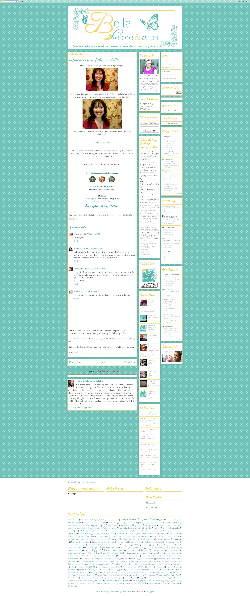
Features (178, 539)
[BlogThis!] (126, 215)
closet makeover (84, 533)
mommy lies (90, 564)
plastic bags (94, 572)
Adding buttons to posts (109, 520)
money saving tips (104, 564)
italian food (144, 553)
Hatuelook (176, 550)
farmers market (128, 539)
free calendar (160, 542)
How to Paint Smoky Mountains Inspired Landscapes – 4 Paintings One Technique (171, 141)
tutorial (127, 580)
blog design (112, 525)
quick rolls (138, 572)
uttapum (167, 581)
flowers (139, 542)
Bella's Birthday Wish (148, 243)
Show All (179, 193)
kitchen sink (163, 556)
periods (104, 570)
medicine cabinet (121, 561)
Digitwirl (167, 171)
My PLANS (145, 244)
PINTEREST (147, 106)
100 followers (73, 520)
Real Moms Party (172, 572)
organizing (91, 566)
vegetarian (82, 583)
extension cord (73, 539)
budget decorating (96, 528)
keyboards (71, 556)
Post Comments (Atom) (108, 371)
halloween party (157, 550)
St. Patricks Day (158, 578)
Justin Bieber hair (173, 553)
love (141, 559)
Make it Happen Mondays (155, 558)
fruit (106, 545)
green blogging (176, 548)
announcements (75, 522)
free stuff (91, 545)
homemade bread (74, 553)
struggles (170, 578)
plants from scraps (80, 572)
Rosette (70, 578)
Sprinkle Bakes (169, 206)
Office (72, 567)
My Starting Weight (148, 246)
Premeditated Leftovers (169, 228)
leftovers (108, 558)
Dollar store (90, 536)
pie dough (135, 570)
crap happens (143, 533)
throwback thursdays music (77, 581)
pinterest (165, 570)
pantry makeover (173, 567)
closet (72, 533)
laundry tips (98, 559)
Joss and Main (158, 553)
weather (113, 583)
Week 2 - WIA (145, 249)
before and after (172, 522)
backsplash (113, 523)
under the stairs (146, 581)
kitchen (153, 556)
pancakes (160, 567)
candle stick (166, 528)
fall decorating (103, 539)
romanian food (173, 575)
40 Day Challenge (168, 64)
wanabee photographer (98, 583)
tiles (91, 581)
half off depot (131, 550)
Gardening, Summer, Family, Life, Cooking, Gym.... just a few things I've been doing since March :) (149, 350)
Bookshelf (175, 525)
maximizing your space (104, 561)
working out (155, 583)
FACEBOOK (146, 104)
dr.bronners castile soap (121, 536)
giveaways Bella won (110, 547)
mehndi (133, 561)
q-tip (130, 572)
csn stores (154, 534)
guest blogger (92, 550)
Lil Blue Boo (168, 136)
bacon (122, 523)
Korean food (175, 556)
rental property (138, 575)
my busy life (119, 564)
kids (79, 556)
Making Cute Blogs (175, 559)
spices (148, 578)
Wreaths (71, 586)
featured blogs (144, 539)
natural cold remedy (149, 564)
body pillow (164, 525)
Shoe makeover (87, 578)
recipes (100, 575)
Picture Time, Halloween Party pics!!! (153, 337)
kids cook (112, 556)
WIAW (133, 583)
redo (116, 575)
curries (172, 534)
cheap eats (96, 531)
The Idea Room (169, 315)
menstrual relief (144, 561)
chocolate (127, 531)
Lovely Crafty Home (171, 151)
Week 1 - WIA (145, 248)
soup (141, 578)
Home (103, 362)
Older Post (129, 362)
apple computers (91, 523)
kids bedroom (89, 556)
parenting (71, 569)
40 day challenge (89, 519)
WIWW (142, 583)
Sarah (76, 291)
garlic (155, 545)
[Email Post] (119, 215)
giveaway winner (75, 547)
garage (135, 544)
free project (82, 545)
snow (135, 578)
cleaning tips (167, 531)
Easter (135, 536)
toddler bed (109, 581)
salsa (77, 578)
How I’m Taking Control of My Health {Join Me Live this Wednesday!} (172, 163)
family (114, 539)
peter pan (113, 570)
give (178, 545)
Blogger (150, 591)
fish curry (120, 542)
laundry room (73, 558)
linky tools (134, 559)
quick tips (148, 572)
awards (103, 522)
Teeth (178, 578)
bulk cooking (110, 528)
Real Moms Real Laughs (77, 575)
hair (77, 219)
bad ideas (130, 523)
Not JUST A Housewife (168, 300)
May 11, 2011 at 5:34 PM (90, 234)
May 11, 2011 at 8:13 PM (92, 248)
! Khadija (167, 183)
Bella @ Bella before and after (90, 381)
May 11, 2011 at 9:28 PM (95, 268)
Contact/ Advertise (169, 78)
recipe (91, 575)
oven (134, 567)
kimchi (145, 556)
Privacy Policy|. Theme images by (110, 591)
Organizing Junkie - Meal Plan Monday (171, 216)
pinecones (155, 570)
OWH (141, 567)
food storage (149, 542)
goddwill (149, 547)
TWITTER (145, 109)
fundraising (115, 545)
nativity (136, 564)
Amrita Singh (174, 520)
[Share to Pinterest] (131, 215)
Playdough (105, 572)
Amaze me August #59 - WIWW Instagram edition (152, 363)
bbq (137, 522)
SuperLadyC (79, 268)
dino (76, 536)
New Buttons (177, 564)
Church (147, 531)
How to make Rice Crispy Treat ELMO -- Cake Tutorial (149, 464)
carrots (70, 531)
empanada (155, 536)
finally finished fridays (100, 542)
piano (127, 570)
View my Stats (152, 507)
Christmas (137, 530)
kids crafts (122, 556)
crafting (133, 534)
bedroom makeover (156, 523)
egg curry (144, 536)
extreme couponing (88, 539)
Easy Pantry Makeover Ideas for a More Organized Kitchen (172, 318)
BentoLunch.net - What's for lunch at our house (172, 240)
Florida (130, 542)
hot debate (89, 553)
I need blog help (103, 553)
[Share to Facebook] (130, 215)
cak (119, 528)
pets (120, 569)
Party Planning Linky (92, 570)
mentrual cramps (158, 561)
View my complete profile (79, 407)
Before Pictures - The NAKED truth (148, 251)
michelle (77, 248)
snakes (127, 578)
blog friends (125, 525)
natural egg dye (164, 564)
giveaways (92, 547)
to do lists (99, 580)
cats (76, 531)
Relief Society (125, 575)
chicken (106, 531)
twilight (136, 581)
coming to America (107, 534)
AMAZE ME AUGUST (102, 201)
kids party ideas (134, 556)
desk (69, 536)
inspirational (132, 553)
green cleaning (76, 550)
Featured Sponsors (163, 539)
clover (95, 534)
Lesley (76, 234)
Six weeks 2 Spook (116, 578)
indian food (119, 553)
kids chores (100, 556)
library (116, 559)
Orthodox (126, 567)
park (80, 569)
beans (144, 523)
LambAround (169, 326)
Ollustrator (130, 591)
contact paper (122, 533)
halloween (143, 550)
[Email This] (124, 215)
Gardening (146, 545)
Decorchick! (168, 159)
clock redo (178, 531)
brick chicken (82, 528)
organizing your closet (111, 567)
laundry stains (86, 559)
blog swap (136, 525)
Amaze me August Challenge (142, 519)
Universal (158, 581)
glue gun (124, 548)
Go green (133, 548)
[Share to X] (128, 215)
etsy (163, 536)
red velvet (108, 575)
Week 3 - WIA (145, 254)
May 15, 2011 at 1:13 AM (89, 291)
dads (178, 534)
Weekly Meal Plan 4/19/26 (172, 153)
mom (81, 564)
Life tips (124, 558)
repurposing (151, 575)
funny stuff (126, 545)
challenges (84, 530)
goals (141, 547)
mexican (170, 561)
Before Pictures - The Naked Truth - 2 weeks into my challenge (149, 457)
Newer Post (75, 362)
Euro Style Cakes (173, 536)
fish (113, 542)
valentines (71, 583)
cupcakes (164, 534)
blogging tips (150, 525)
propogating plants (118, 572)
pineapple (145, 569)
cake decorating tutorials (133, 528)
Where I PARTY (167, 71)
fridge (100, 545)
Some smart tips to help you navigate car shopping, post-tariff (171, 175)
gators (161, 545)
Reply (76, 241)
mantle (72, 561)
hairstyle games (118, 550)
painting (150, 567)
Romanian (162, 575)
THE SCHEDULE (168, 75)
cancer (157, 528)
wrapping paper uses (172, 583)
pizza (172, 569)
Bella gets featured (74, 525)
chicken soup (116, 531)
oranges (80, 567)
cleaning (156, 531)
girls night (170, 545)
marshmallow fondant (86, 561)
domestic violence (104, 536)
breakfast (71, 528)
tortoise (118, 581)
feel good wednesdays (80, 542)
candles (177, 528)
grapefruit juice (162, 547)
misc (75, 564)
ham (167, 550)
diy (82, 536)
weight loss (123, 583)
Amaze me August (168, 67)
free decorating (173, 542)
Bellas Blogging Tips (93, 525)
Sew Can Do (168, 290)
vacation (176, 580)
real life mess (158, 572)
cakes (150, 528)
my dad (128, 564)
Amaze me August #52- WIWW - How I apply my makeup (153, 394)
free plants (71, 545)
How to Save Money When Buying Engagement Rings (171, 186)
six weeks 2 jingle (101, 578)
